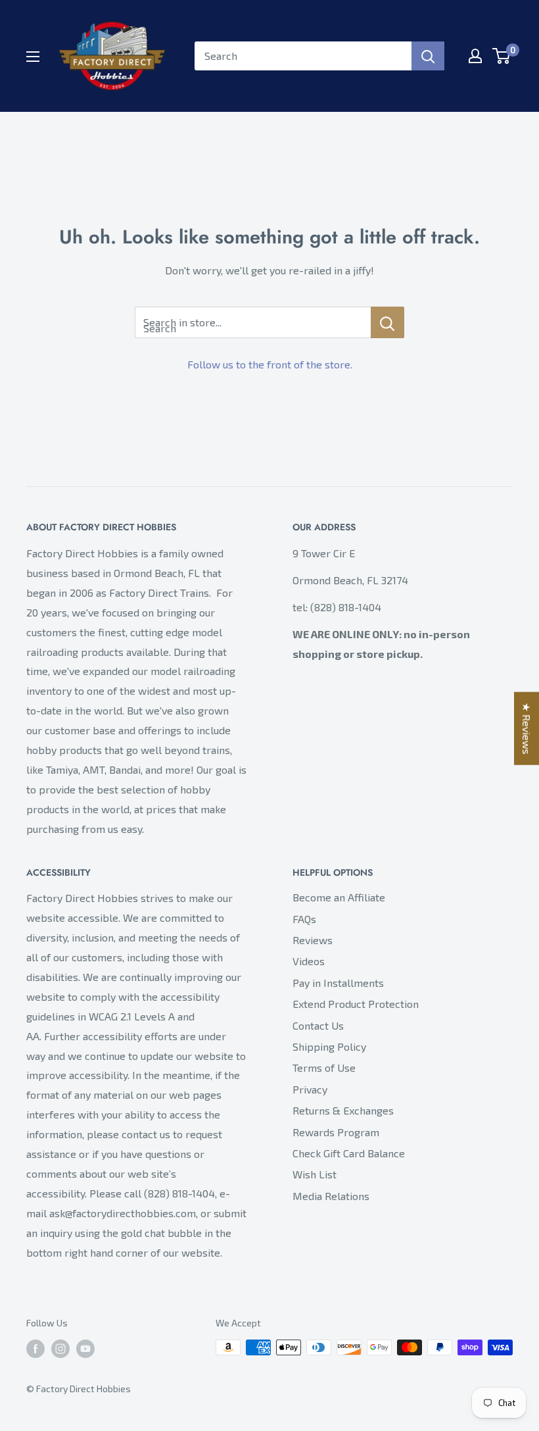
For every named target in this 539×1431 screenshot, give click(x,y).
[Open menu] (32, 56)
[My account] (475, 56)
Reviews (313, 940)
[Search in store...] (387, 322)
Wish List (315, 1174)
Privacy (310, 1089)
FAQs (304, 919)
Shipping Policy (329, 1046)
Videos (309, 961)
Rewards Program (336, 1132)
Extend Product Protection (356, 1003)
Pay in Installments (338, 982)
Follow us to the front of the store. (269, 364)
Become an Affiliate (339, 897)
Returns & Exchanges (343, 1110)
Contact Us (318, 1025)
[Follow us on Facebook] (35, 1349)
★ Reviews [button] (527, 728)
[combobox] (303, 55)
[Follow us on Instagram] (60, 1349)
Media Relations (331, 1196)
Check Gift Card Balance (349, 1153)
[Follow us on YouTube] (85, 1349)
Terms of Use (324, 1067)
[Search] (427, 55)
